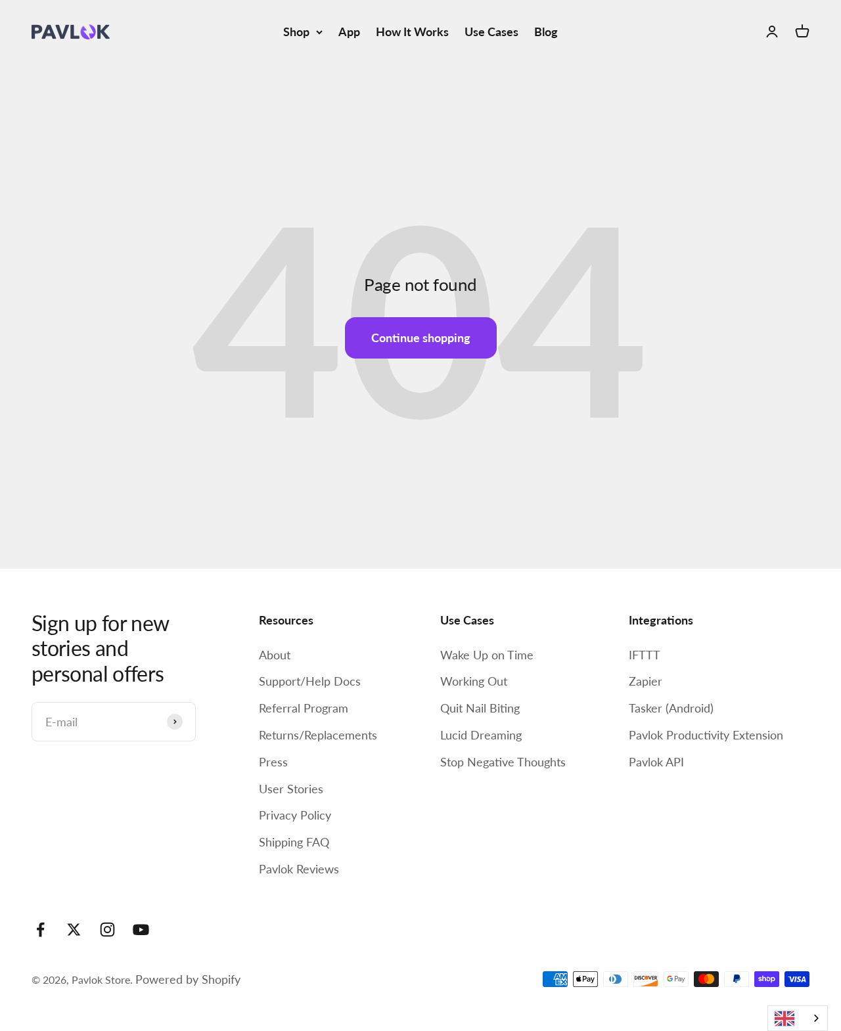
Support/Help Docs (310, 681)
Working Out (473, 681)
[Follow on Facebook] (40, 929)
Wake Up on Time (487, 654)
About (274, 654)
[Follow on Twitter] (74, 929)
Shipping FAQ (294, 842)
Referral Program (303, 708)
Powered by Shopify (187, 979)
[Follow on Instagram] (107, 929)
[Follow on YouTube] (141, 929)
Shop (296, 31)
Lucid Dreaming (481, 735)
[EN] (797, 1018)
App (349, 31)
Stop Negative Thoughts (503, 762)
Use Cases (491, 31)
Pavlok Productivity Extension (706, 735)
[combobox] (797, 1018)
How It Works (412, 31)
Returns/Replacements (318, 735)
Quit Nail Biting (480, 708)
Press (273, 762)
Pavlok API (656, 762)
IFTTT (644, 654)
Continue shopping (420, 337)
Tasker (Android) (671, 708)
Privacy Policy (295, 815)
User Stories (291, 788)
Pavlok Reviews (299, 869)
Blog (546, 31)
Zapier (645, 681)
